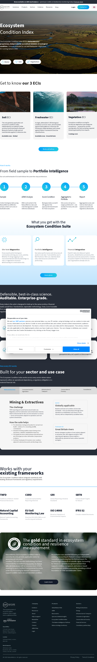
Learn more (48, 582)
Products (24, 7)
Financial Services (81, 622)
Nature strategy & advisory (59, 625)
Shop (56, 7)
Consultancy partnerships (83, 625)
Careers (34, 625)
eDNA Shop (35, 628)
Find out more (78, 2)
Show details (81, 343)
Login (73, 7)
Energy (78, 611)
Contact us (83, 7)
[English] (94, 7)
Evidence (40, 7)
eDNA (53, 611)
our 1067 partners (19, 321)
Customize (47, 349)
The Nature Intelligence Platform (61, 622)
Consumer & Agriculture (83, 617)
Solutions (16, 7)
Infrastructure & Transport (83, 614)
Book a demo (48, 275)
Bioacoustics (55, 614)
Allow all (76, 349)
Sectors (32, 7)
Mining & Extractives (81, 608)
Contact (34, 622)
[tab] (9, 390)
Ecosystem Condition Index (59, 619)
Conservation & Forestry (83, 619)
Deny (21, 349)
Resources (49, 7)
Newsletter (35, 619)
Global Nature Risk (57, 608)
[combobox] (94, 7)
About (33, 614)
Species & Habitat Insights (59, 617)
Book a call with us (48, 149)
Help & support (36, 617)
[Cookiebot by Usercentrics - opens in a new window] (81, 311)
